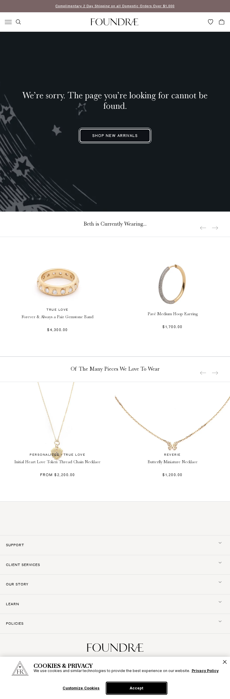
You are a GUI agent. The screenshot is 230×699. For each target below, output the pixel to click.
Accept (136, 688)
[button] (18, 22)
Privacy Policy (205, 670)
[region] (115, 678)
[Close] (225, 662)
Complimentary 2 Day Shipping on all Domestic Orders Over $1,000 (115, 6)
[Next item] (215, 228)
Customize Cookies (81, 688)
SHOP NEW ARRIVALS (115, 135)
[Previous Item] (203, 228)
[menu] (8, 22)
